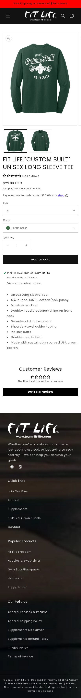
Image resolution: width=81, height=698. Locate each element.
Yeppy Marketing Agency (62, 679)
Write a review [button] (40, 392)
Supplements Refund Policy (28, 639)
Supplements (18, 509)
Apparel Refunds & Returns (27, 612)
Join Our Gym (18, 491)
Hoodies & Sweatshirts (24, 561)
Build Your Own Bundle (24, 518)
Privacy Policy (18, 648)
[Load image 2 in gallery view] (40, 141)
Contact (14, 527)
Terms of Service (20, 656)
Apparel (13, 500)
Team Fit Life (21, 679)
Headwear (15, 578)
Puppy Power (17, 587)
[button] (8, 15)
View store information (24, 283)
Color (6, 220)
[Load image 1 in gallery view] (15, 141)
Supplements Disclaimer (26, 630)
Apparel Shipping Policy (25, 621)
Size (6, 203)
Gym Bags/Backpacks (24, 569)
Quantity (8, 237)
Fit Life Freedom (20, 552)
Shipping (8, 188)
